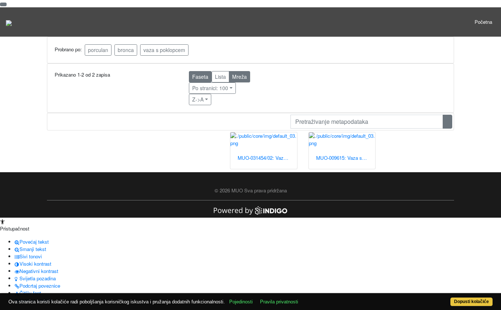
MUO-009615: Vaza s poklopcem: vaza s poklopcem (346, 157)
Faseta (200, 76)
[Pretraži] (447, 122)
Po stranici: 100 (210, 88)
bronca (126, 49)
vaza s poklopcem (164, 49)
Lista (220, 76)
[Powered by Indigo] (250, 209)
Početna (483, 21)
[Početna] (9, 22)
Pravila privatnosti (279, 302)
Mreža (239, 76)
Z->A (198, 99)
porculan (98, 49)
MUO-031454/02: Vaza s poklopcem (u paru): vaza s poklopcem (267, 157)
